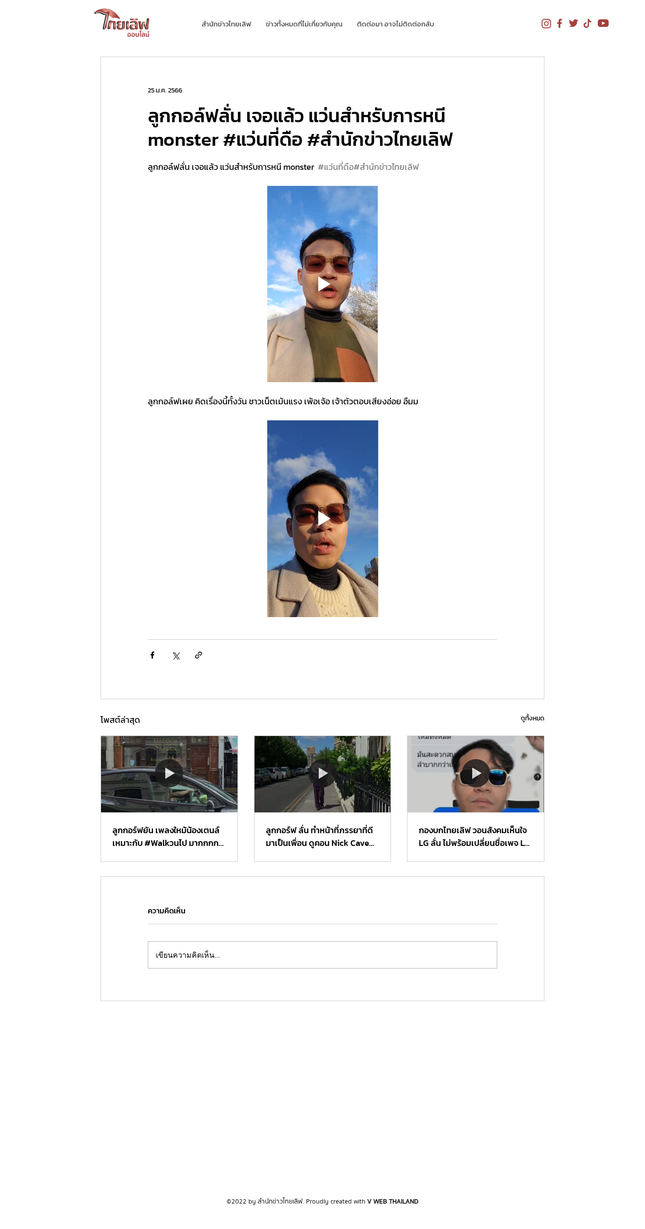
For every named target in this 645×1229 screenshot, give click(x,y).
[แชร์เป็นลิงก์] (198, 655)
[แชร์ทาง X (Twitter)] (175, 655)
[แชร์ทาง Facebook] (152, 655)
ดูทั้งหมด (532, 718)
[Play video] (322, 284)
